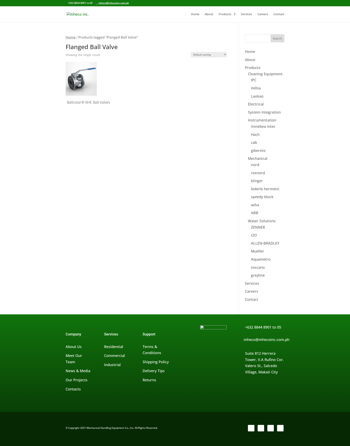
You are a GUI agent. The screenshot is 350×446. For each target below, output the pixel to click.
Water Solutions (262, 220)
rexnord (258, 172)
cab (254, 142)
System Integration (264, 112)
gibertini (258, 150)
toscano (258, 267)
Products (225, 14)
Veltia (256, 88)
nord (255, 164)
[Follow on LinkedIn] (270, 428)
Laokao (257, 96)
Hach (255, 134)
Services (246, 14)
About (209, 14)
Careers (262, 14)
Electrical (256, 104)
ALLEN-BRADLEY (265, 243)
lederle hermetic (265, 188)
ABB (254, 212)
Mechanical (257, 158)
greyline (258, 275)
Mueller (257, 251)
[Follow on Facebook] (251, 428)
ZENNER (258, 227)
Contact (278, 14)
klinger (257, 180)
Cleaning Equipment (265, 73)
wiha (255, 204)
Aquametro (261, 259)
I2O (254, 235)
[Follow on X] (261, 428)
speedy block (262, 196)
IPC (253, 79)
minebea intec (263, 126)
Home (195, 14)
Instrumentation (262, 120)
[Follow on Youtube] (280, 428)
